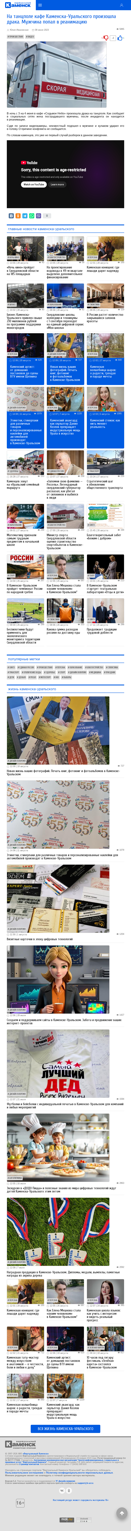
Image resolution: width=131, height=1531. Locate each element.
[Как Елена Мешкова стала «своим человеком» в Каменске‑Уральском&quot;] (65, 566)
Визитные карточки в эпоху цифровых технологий (40, 939)
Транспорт (94, 471)
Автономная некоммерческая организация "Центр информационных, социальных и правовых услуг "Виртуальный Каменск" (62, 1461)
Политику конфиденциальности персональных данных (79, 1472)
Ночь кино (14, 257)
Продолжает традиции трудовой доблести (102, 631)
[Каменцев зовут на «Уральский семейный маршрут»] (25, 462)
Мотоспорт (46, 677)
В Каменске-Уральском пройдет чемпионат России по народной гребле (24, 589)
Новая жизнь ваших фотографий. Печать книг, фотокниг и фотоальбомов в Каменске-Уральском (65, 373)
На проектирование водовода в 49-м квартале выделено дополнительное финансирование (65, 272)
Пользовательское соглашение (24, 1472)
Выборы (67, 677)
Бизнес (12, 304)
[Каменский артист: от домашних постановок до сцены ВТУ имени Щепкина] (25, 345)
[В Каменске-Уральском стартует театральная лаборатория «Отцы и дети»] (105, 566)
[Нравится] (119, 37)
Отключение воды (32, 672)
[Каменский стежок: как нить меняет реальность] (105, 398)
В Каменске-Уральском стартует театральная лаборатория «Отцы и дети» (105, 589)
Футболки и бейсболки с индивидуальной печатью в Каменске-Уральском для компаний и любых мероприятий (65, 1105)
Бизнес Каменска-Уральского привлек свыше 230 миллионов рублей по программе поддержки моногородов (24, 321)
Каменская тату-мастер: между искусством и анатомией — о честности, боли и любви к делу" (25, 1362)
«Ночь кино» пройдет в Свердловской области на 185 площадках (23, 271)
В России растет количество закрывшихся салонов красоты (105, 318)
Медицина (96, 672)
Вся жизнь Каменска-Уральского (65, 1429)
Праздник (110, 672)
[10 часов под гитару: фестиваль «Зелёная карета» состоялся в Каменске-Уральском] (105, 1338)
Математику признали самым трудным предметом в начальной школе (23, 540)
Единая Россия (56, 471)
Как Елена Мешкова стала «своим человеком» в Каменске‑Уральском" (64, 589)
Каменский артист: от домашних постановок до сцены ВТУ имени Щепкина (24, 372)
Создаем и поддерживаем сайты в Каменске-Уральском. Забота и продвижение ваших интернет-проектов (64, 1021)
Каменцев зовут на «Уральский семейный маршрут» (23, 484)
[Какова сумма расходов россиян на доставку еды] (65, 610)
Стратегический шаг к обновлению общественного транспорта (105, 484)
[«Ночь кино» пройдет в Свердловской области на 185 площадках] (25, 248)
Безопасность (15, 619)
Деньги (22, 677)
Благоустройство (57, 257)
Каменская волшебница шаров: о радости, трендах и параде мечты (103, 372)
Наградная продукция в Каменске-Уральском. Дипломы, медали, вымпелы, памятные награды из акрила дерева (63, 1273)
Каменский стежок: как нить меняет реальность (105, 424)
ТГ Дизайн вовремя (65, 1481)
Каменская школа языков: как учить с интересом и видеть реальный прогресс (104, 1315)
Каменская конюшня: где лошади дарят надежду (103, 269)
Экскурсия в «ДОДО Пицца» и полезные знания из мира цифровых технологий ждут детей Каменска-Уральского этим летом (61, 1189)
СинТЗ (92, 525)
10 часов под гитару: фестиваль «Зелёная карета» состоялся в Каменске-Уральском (102, 1362)
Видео (31, 37)
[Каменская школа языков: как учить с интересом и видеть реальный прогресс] (105, 1291)
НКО (57, 677)
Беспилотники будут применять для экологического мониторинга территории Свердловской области (23, 636)
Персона (93, 257)
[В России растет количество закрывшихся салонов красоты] (105, 295)
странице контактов (29, 1464)
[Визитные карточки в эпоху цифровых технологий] (58, 898)
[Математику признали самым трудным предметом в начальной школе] (25, 516)
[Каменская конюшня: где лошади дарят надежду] (105, 248)
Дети (11, 677)
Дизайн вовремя (57, 354)
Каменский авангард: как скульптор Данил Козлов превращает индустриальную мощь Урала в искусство (65, 427)
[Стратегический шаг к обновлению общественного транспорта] (105, 462)
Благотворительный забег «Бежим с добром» (104, 536)
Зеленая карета (96, 1347)
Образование (55, 304)
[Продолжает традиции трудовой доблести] (105, 610)
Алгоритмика (15, 1178)
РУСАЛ (33, 677)
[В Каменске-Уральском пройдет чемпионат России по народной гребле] (25, 566)
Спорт (12, 575)
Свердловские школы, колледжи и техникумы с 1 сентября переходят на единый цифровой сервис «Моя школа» (65, 321)
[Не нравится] (105, 37)
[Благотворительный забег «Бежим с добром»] (105, 516)
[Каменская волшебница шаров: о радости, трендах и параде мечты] (105, 345)
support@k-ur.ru (85, 1483)
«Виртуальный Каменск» (36, 1453)
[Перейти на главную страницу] (18, 5)
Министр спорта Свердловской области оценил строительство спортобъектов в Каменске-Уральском (65, 541)
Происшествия (16, 37)
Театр (91, 575)
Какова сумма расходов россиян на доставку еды (63, 631)
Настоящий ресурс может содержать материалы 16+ (80, 1500)
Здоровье (14, 471)
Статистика (94, 304)
